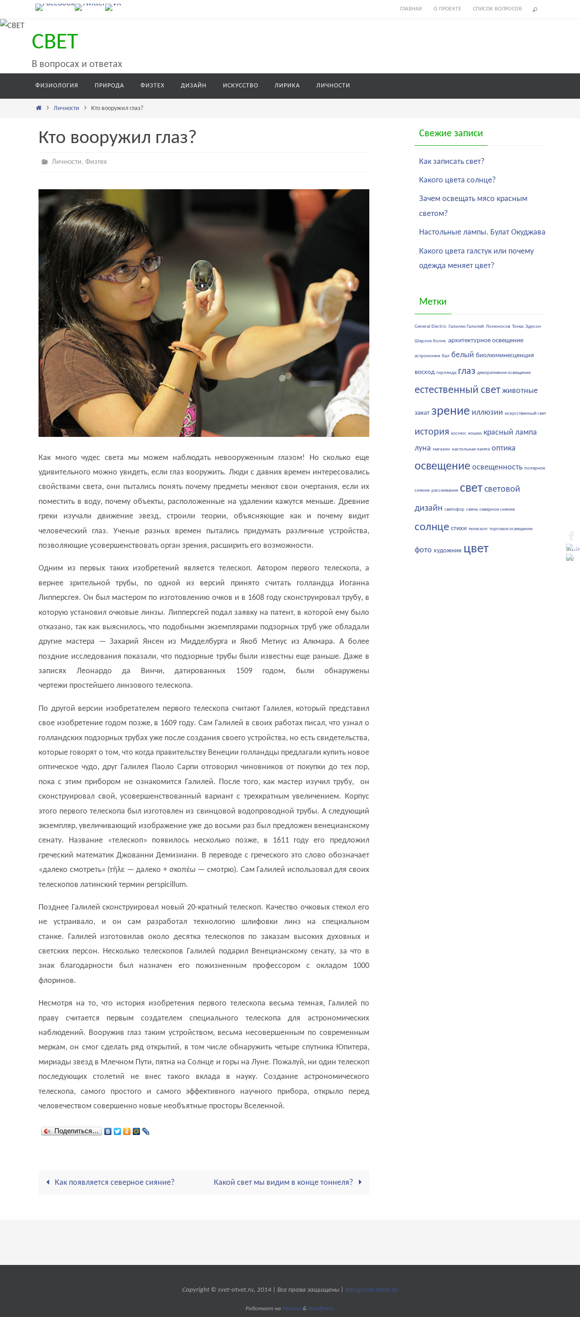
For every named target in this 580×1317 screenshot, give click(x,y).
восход (425, 372)
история (432, 432)
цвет (476, 549)
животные (520, 391)
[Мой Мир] (136, 1129)
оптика (504, 448)
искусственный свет (525, 413)
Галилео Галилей (466, 326)
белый (462, 355)
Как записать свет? (451, 162)
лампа (526, 432)
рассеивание (444, 490)
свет (471, 488)
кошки (475, 433)
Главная (411, 9)
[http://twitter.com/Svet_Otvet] (89, 7)
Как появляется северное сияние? (113, 1182)
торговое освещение (510, 529)
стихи (459, 528)
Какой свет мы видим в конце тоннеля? (284, 1182)
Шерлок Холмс (430, 341)
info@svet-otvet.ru (371, 1290)
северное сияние (497, 509)
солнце (432, 527)
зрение (450, 411)
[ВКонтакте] (108, 1129)
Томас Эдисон (526, 326)
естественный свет (457, 390)
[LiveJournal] (146, 1129)
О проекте (447, 9)
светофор (454, 509)
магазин (441, 449)
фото (423, 550)
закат (422, 413)
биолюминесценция (505, 355)
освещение (442, 466)
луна (423, 448)
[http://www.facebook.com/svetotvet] (55, 7)
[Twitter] (117, 1129)
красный (498, 432)
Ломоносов (498, 326)
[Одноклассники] (127, 1129)
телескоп (478, 529)
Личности (66, 108)
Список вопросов (497, 9)
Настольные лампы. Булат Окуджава (482, 232)
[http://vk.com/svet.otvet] (113, 7)
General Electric (431, 326)
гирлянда (446, 372)
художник (448, 550)
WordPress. (321, 1309)
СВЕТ (55, 42)
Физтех (96, 162)
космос (458, 433)
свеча (472, 509)
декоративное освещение (504, 372)
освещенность (497, 467)
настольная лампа (471, 449)
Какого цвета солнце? (457, 180)
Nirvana (291, 1309)
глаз (466, 371)
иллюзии (487, 413)
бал (446, 356)
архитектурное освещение (485, 340)
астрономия (427, 356)
